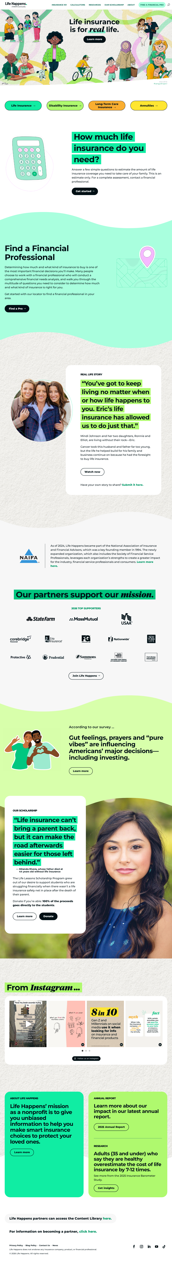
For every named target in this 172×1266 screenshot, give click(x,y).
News (55, 1245)
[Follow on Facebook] (134, 1246)
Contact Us (44, 1245)
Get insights (106, 1188)
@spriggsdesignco (160, 83)
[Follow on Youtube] (156, 1246)
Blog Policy (31, 1245)
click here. (88, 1231)
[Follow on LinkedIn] (149, 1246)
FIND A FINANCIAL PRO (152, 5)
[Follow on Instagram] (141, 1246)
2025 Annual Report (111, 1127)
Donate (48, 916)
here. (107, 1218)
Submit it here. (132, 484)
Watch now (92, 471)
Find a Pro (16, 308)
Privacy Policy (16, 1245)
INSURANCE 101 (59, 5)
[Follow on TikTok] (164, 1246)
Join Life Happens (85, 675)
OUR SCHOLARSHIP (114, 5)
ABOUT (131, 5)
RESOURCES (95, 5)
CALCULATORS (77, 5)
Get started (83, 191)
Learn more (81, 771)
